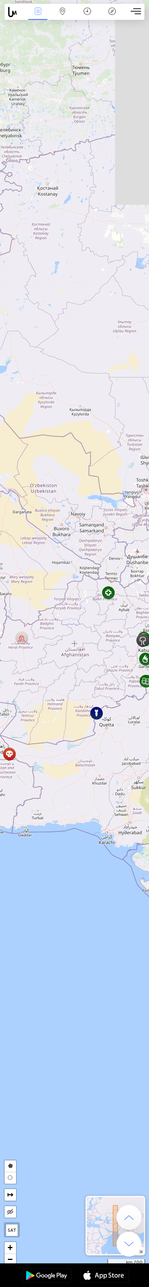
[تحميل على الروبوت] (47, 1276)
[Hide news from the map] (10, 1212)
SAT (12, 1230)
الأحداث (38, 16)
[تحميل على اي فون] (104, 1276)
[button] (21, 637)
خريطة (62, 16)
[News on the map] (15, 12)
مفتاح (112, 16)
